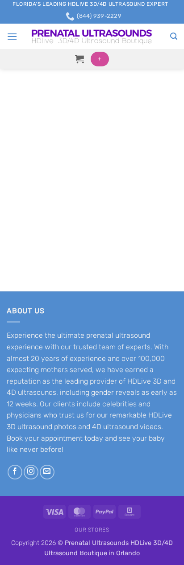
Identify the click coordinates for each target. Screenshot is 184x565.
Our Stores (92, 530)
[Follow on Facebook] (15, 472)
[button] (12, 36)
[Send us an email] (47, 472)
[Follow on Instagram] (31, 472)
